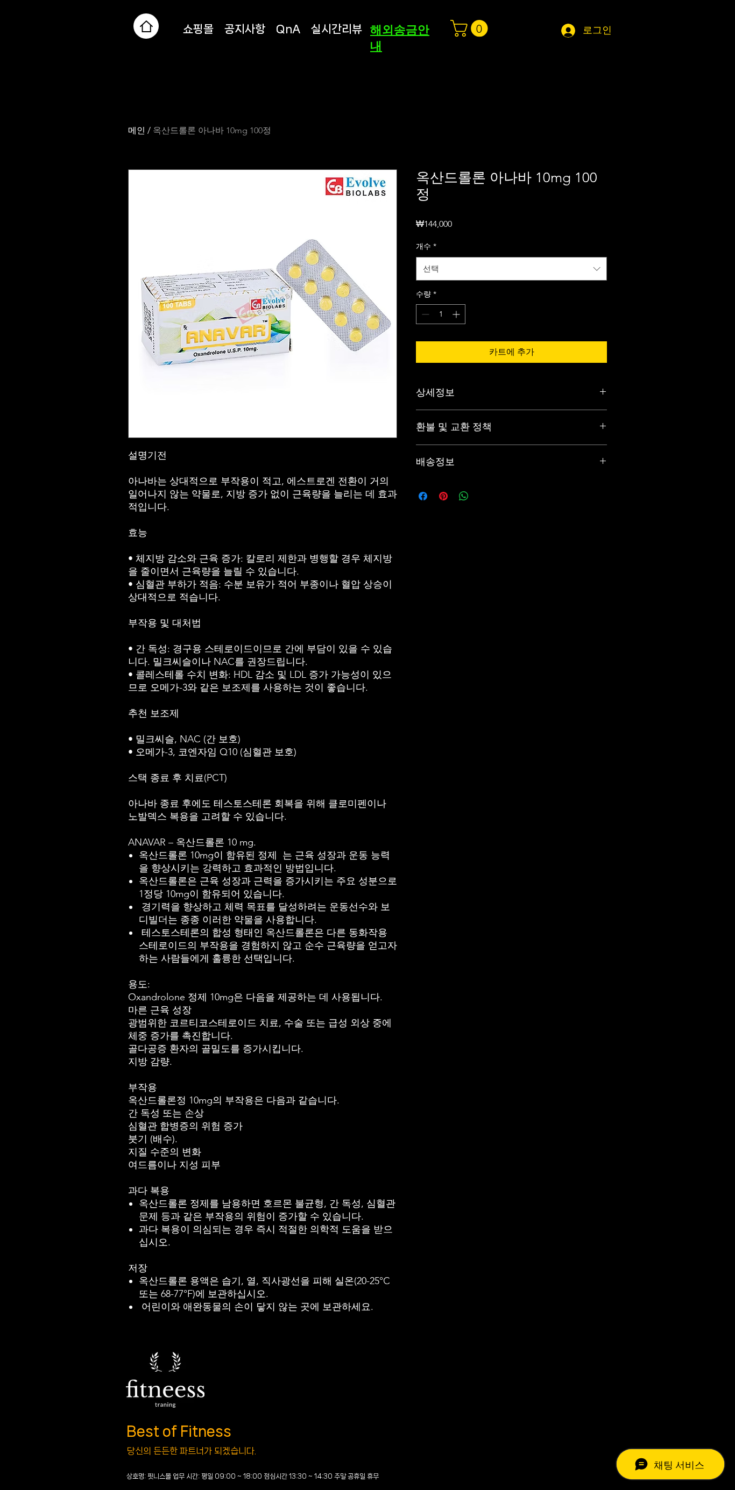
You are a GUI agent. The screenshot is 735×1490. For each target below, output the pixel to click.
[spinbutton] (440, 314)
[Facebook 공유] (422, 496)
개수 (426, 246)
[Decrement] (424, 314)
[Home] (146, 26)
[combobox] (511, 269)
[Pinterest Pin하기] (443, 496)
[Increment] (457, 314)
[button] (471, 28)
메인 (136, 130)
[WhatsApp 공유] (463, 496)
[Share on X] (484, 496)
